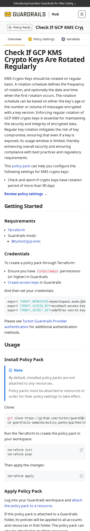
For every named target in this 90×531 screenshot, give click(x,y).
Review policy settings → (25, 193)
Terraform (16, 230)
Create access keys (23, 282)
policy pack (21, 166)
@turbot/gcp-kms (26, 241)
